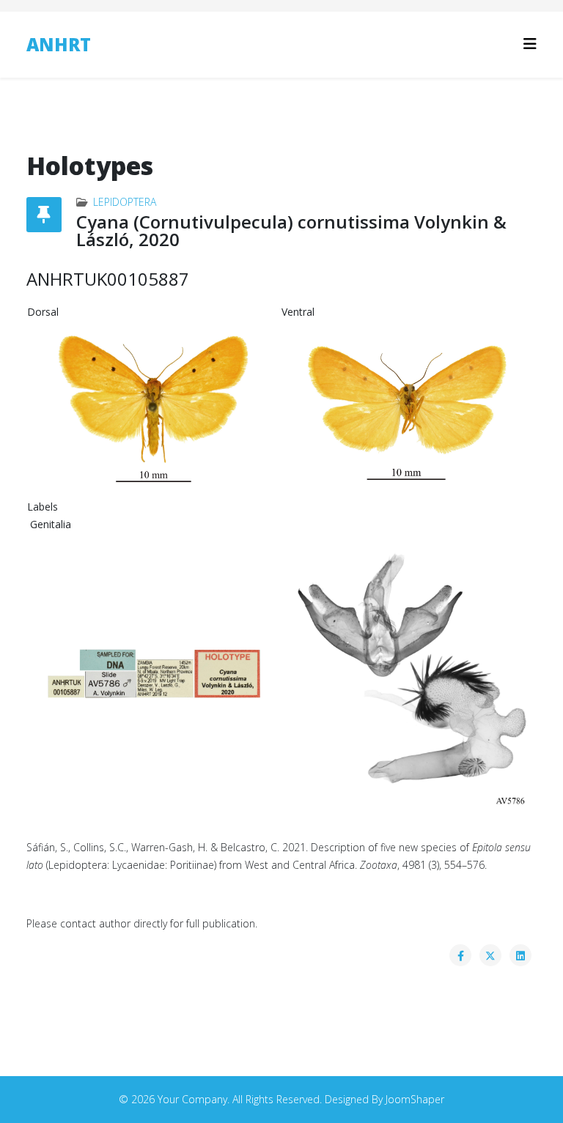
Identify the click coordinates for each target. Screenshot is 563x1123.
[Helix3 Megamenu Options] (530, 43)
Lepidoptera (124, 202)
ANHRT (58, 44)
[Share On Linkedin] (520, 955)
